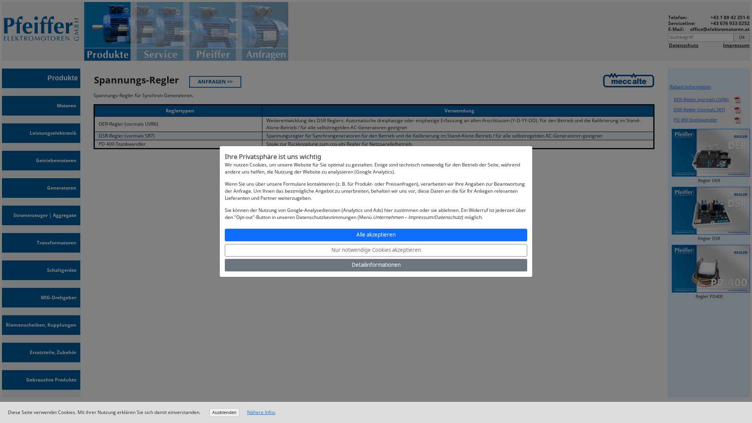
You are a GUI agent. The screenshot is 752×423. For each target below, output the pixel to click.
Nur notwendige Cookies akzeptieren (376, 249)
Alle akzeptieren (376, 234)
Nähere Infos (261, 412)
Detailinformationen (376, 264)
